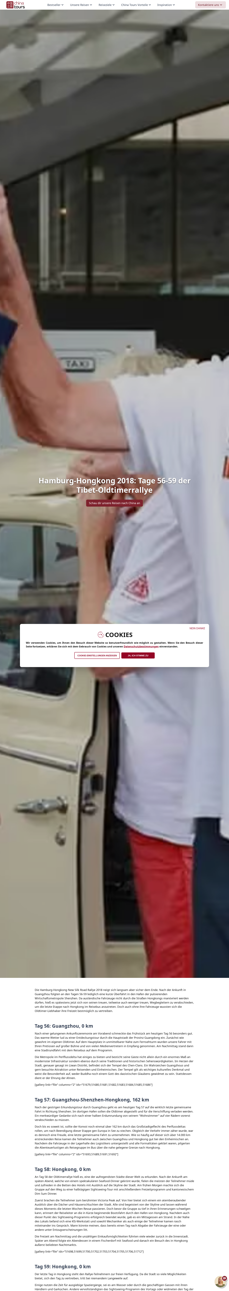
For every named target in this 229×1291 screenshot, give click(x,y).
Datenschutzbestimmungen (141, 646)
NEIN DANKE (197, 628)
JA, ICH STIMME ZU (138, 655)
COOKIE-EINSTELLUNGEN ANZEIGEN (97, 655)
